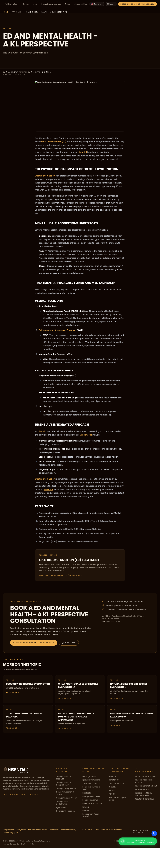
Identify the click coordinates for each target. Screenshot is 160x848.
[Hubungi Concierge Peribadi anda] (154, 833)
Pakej (90, 830)
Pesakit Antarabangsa (51, 4)
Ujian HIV (112, 787)
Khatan (85, 810)
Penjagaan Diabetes (91, 796)
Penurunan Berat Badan (145, 776)
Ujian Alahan (61, 807)
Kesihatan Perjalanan (65, 811)
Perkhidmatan (11, 4)
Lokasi (35, 4)
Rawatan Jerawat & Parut (146, 786)
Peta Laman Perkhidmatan (112, 830)
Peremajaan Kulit (142, 789)
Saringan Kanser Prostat (66, 798)
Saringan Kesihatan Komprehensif (64, 783)
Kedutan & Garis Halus (144, 799)
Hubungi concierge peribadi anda (137, 4)
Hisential (82, 152)
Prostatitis (86, 793)
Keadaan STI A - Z (116, 783)
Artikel (67, 4)
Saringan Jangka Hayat (66, 788)
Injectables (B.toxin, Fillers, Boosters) (143, 794)
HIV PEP (112, 790)
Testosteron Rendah (91, 783)
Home (5, 12)
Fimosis (85, 807)
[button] (33, 643)
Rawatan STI (114, 780)
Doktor (26, 4)
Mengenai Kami (81, 4)
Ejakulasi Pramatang (91, 780)
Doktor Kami (54, 830)
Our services (86, 434)
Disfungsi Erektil (89, 776)
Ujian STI (112, 776)
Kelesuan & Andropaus (92, 803)
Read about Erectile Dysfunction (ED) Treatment (60, 575)
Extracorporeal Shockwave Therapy (57, 330)
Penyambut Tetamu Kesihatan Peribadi (32, 830)
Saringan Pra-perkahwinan (62, 802)
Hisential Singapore (10, 833)
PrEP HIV (112, 794)
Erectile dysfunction (45, 175)
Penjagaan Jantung (91, 800)
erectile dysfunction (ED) (53, 141)
